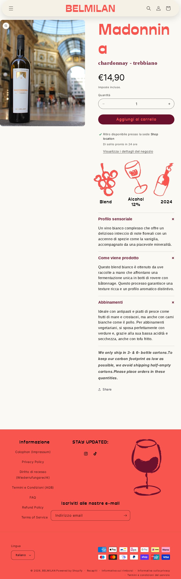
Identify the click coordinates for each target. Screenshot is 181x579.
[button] (11, 8)
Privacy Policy (33, 462)
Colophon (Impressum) (33, 452)
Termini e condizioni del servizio (148, 575)
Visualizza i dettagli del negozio (128, 151)
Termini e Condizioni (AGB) (33, 487)
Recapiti (92, 570)
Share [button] (107, 389)
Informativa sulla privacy (154, 570)
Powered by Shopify (69, 570)
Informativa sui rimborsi (117, 570)
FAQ (33, 497)
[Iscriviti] (125, 515)
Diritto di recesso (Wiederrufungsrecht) (33, 474)
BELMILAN (49, 570)
